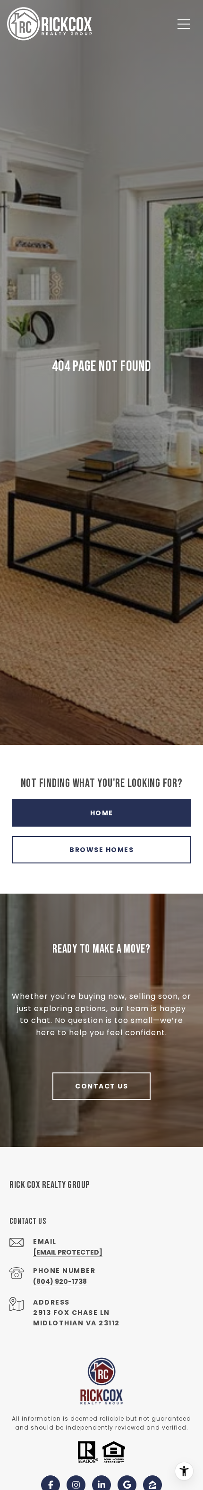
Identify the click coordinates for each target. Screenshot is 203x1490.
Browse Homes (101, 849)
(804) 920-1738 (60, 1281)
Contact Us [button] (101, 1086)
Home (101, 813)
